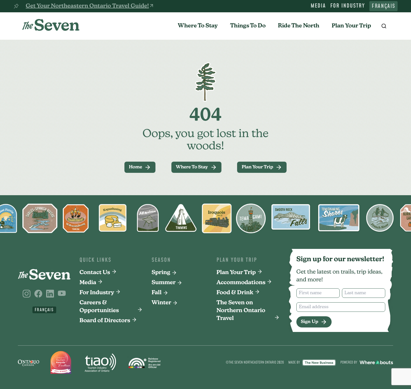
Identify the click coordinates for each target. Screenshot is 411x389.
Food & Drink (234, 293)
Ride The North (298, 26)
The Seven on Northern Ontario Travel (240, 310)
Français (383, 6)
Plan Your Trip (351, 26)
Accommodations (240, 283)
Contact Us (94, 272)
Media (318, 6)
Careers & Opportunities (99, 306)
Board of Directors (104, 321)
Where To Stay (198, 26)
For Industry (347, 6)
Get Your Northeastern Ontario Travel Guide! (87, 6)
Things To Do (248, 26)
